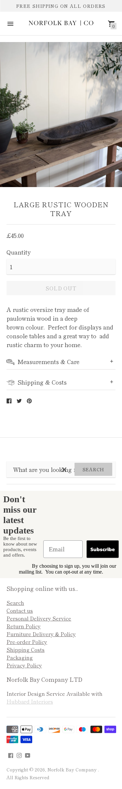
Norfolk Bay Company (72, 769)
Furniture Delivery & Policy (41, 634)
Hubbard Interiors (30, 701)
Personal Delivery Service (39, 618)
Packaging (20, 657)
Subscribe (102, 549)
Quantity (19, 252)
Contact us (20, 610)
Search (93, 469)
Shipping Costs (26, 649)
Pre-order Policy (27, 642)
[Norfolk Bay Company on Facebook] (10, 754)
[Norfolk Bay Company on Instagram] (19, 754)
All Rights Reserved (28, 777)
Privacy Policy (24, 665)
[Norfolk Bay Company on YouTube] (27, 754)
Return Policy (24, 626)
